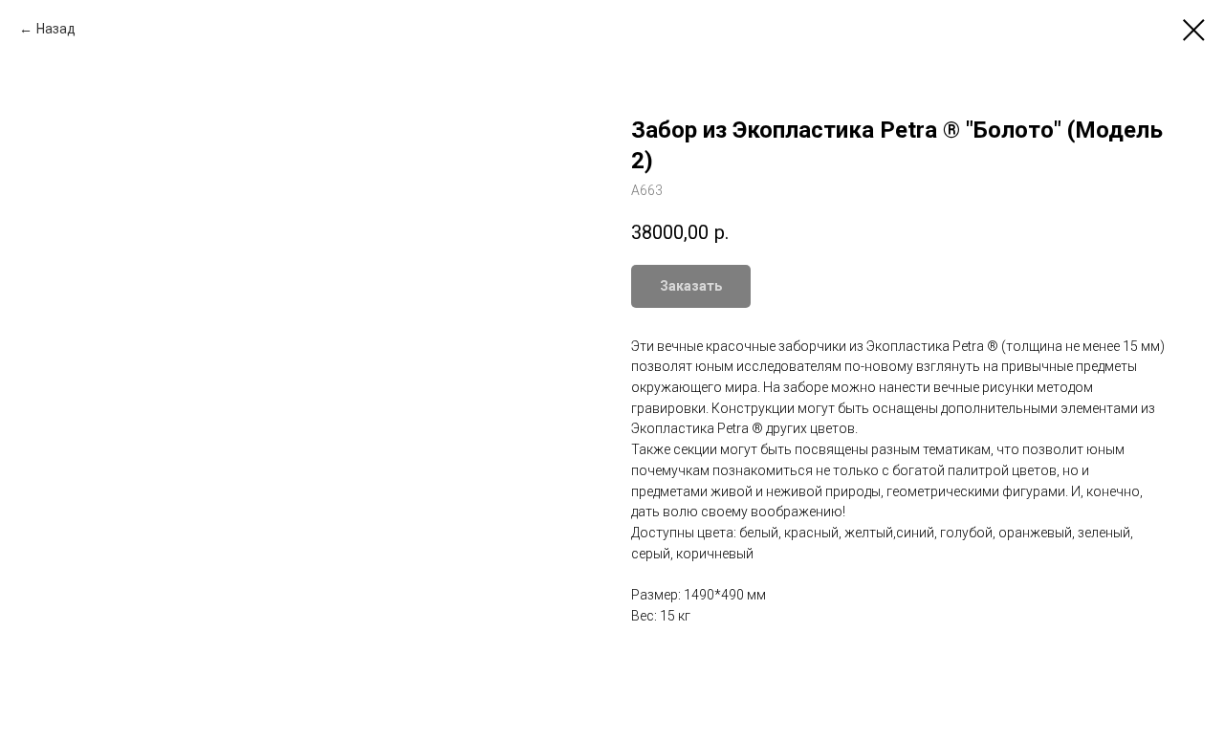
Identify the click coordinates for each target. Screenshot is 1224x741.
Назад (56, 28)
